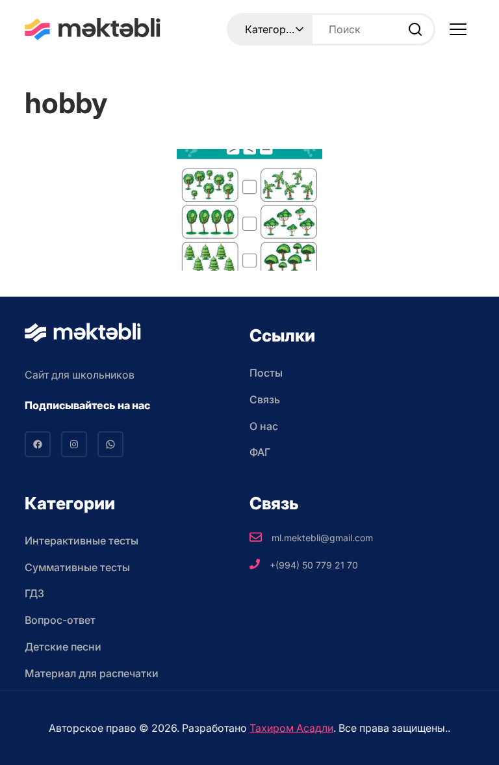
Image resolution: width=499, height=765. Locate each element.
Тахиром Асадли (291, 727)
